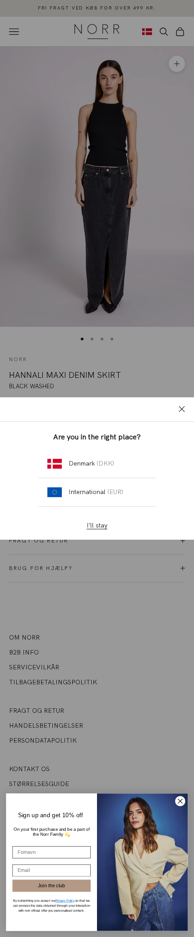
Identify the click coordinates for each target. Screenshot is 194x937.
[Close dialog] (180, 801)
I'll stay (97, 525)
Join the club (51, 885)
